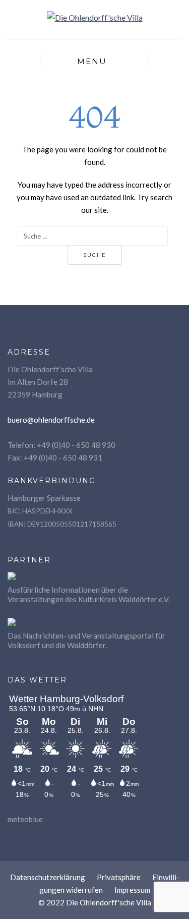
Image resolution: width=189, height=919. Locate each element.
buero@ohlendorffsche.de (51, 419)
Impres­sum (132, 889)
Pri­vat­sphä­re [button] (119, 877)
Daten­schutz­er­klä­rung (47, 877)
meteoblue (25, 819)
